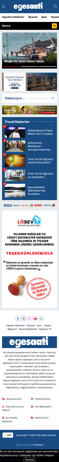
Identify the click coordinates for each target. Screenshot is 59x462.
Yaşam (55, 17)
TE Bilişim (38, 444)
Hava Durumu (13, 399)
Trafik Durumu (43, 399)
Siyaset (33, 17)
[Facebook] (17, 318)
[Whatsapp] (41, 318)
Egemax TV (45, 329)
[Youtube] (35, 318)
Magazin (12, 329)
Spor (44, 17)
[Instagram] (29, 318)
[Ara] (55, 7)
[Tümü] (52, 98)
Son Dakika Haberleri (10, 419)
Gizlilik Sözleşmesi (11, 459)
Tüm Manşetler (43, 406)
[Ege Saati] (28, 6)
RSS (9, 435)
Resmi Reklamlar (28, 329)
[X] (23, 318)
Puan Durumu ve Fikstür (13, 408)
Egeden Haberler (13, 17)
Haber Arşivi (42, 417)
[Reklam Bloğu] (29, 81)
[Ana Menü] (3, 6)
